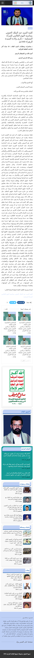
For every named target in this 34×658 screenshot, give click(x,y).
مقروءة (30, 28)
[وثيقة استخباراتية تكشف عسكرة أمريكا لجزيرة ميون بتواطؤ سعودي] (27, 533)
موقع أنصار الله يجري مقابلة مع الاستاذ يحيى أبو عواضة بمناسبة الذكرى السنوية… (13, 516)
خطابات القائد (27, 313)
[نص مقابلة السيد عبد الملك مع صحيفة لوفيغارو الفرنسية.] (27, 500)
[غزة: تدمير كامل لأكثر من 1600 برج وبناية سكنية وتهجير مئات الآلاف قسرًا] (27, 561)
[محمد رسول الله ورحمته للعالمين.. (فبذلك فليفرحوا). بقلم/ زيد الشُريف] (27, 605)
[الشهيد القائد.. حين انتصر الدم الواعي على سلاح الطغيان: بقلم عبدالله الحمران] (27, 586)
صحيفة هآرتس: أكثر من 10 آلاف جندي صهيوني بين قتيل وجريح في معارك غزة (12, 550)
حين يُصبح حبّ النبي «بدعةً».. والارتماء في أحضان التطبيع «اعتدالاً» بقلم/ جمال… (14, 576)
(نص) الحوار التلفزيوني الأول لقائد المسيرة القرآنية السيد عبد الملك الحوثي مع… (12, 489)
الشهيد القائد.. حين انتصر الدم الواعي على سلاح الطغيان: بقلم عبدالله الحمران (13, 585)
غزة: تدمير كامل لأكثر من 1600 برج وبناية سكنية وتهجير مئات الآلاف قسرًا (13, 560)
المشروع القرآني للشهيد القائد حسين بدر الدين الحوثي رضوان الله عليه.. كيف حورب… (13, 541)
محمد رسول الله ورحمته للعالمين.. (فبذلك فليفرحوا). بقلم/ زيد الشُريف (12, 604)
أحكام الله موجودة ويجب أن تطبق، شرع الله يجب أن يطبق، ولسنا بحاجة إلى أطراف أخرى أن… (16, 455)
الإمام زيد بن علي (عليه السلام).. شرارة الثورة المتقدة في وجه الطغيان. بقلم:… (13, 595)
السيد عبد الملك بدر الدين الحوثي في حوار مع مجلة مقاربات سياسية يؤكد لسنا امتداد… (13, 507)
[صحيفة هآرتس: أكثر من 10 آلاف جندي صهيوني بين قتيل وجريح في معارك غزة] (27, 551)
